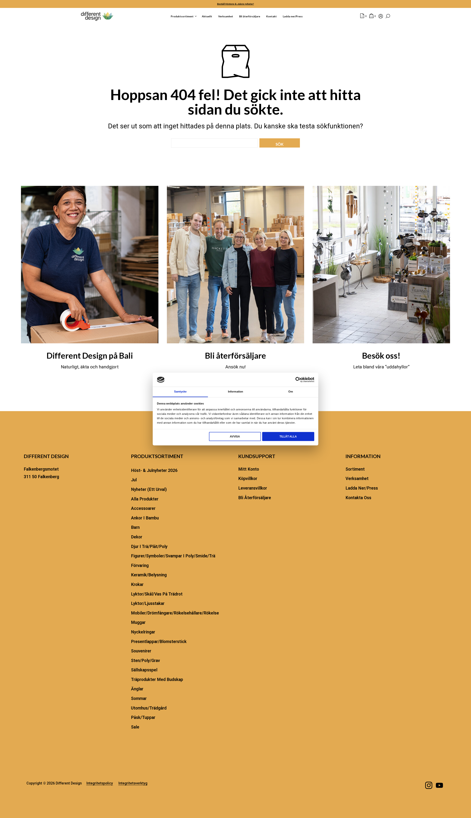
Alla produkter (144, 499)
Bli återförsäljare (249, 16)
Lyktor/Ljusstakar (147, 603)
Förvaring (140, 565)
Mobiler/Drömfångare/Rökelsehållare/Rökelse (175, 613)
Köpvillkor (247, 478)
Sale (135, 727)
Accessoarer (143, 508)
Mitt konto (248, 469)
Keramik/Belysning (149, 574)
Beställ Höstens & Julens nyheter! (235, 4)
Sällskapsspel (144, 670)
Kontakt (271, 16)
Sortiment (355, 469)
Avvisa (235, 436)
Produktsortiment (182, 16)
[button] (363, 16)
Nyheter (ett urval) (149, 489)
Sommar (139, 698)
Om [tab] (290, 391)
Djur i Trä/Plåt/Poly (149, 546)
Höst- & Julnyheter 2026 (154, 470)
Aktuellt (207, 16)
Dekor (136, 537)
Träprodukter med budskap (157, 679)
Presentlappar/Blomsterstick (159, 641)
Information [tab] (235, 391)
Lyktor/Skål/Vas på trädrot (157, 594)
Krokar (137, 584)
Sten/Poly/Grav (145, 660)
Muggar (138, 622)
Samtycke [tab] (180, 391)
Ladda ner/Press (293, 16)
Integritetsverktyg (132, 783)
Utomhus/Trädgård (149, 708)
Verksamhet (225, 16)
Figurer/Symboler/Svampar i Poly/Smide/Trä (173, 555)
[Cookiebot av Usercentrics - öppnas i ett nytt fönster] (298, 379)
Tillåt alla (288, 436)
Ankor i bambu (145, 518)
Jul (134, 479)
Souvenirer (141, 651)
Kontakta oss (358, 497)
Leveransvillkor (252, 488)
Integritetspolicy (99, 783)
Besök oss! (381, 355)
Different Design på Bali (90, 355)
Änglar (137, 688)
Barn (135, 527)
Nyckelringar (143, 632)
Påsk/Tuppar (143, 717)
